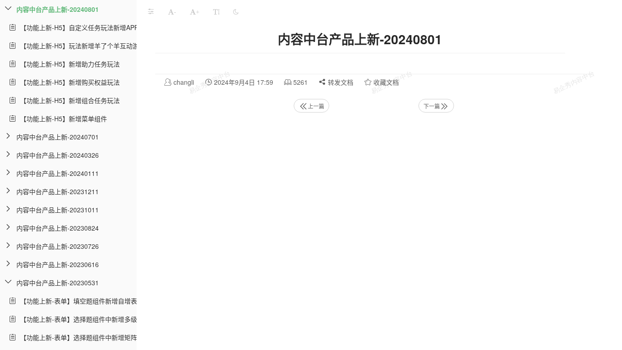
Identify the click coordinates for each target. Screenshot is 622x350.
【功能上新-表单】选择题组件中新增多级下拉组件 (89, 319)
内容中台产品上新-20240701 (57, 136)
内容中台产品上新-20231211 (57, 191)
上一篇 (316, 106)
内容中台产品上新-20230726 (57, 246)
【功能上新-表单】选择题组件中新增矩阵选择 (83, 337)
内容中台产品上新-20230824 (57, 227)
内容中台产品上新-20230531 (57, 282)
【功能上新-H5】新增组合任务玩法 (68, 100)
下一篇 (431, 106)
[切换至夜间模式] (235, 11)
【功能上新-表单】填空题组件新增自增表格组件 (86, 300)
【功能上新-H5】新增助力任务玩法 (68, 63)
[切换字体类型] (216, 11)
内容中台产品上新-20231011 (57, 209)
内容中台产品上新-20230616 (57, 264)
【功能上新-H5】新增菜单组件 (61, 118)
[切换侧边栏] (150, 11)
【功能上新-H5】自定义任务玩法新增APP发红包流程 (93, 27)
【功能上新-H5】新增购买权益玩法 (68, 82)
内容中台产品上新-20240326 (57, 155)
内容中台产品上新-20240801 (57, 9)
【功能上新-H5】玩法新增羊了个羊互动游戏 (80, 45)
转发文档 (339, 82)
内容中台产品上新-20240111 (57, 173)
